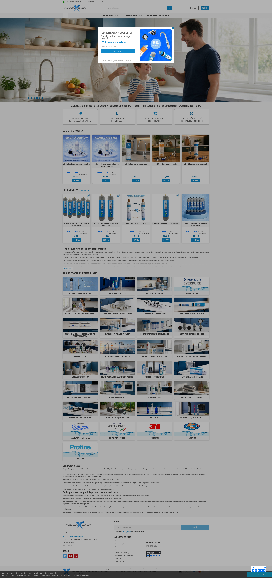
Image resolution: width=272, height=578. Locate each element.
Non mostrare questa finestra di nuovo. (116, 61)
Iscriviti (118, 51)
